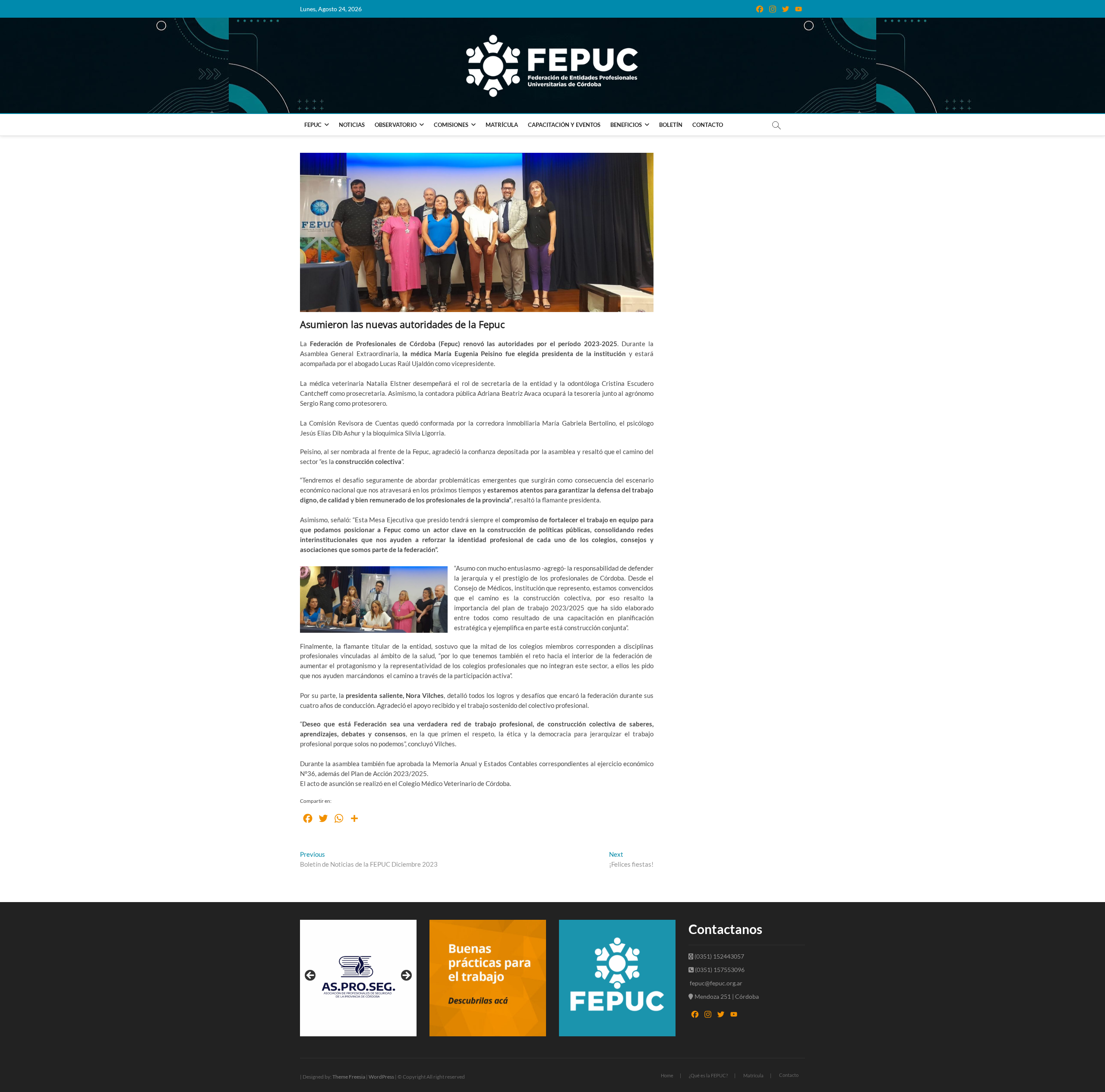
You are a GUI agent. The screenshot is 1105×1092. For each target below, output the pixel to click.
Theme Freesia (348, 1076)
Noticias (352, 124)
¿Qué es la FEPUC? (708, 1075)
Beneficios (626, 124)
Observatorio (396, 124)
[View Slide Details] (358, 978)
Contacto (707, 124)
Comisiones (451, 124)
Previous (310, 975)
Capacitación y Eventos (564, 124)
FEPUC (313, 124)
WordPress (381, 1076)
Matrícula (502, 124)
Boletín (670, 124)
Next (405, 975)
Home (667, 1075)
